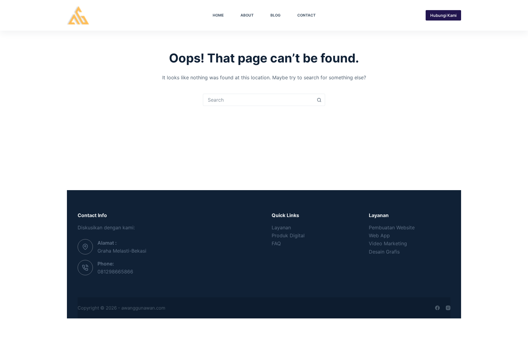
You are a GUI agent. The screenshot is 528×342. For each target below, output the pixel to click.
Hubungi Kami (443, 15)
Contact (306, 15)
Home (218, 15)
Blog (275, 15)
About (247, 15)
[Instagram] (448, 308)
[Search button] (319, 100)
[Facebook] (437, 308)
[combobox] (258, 100)
